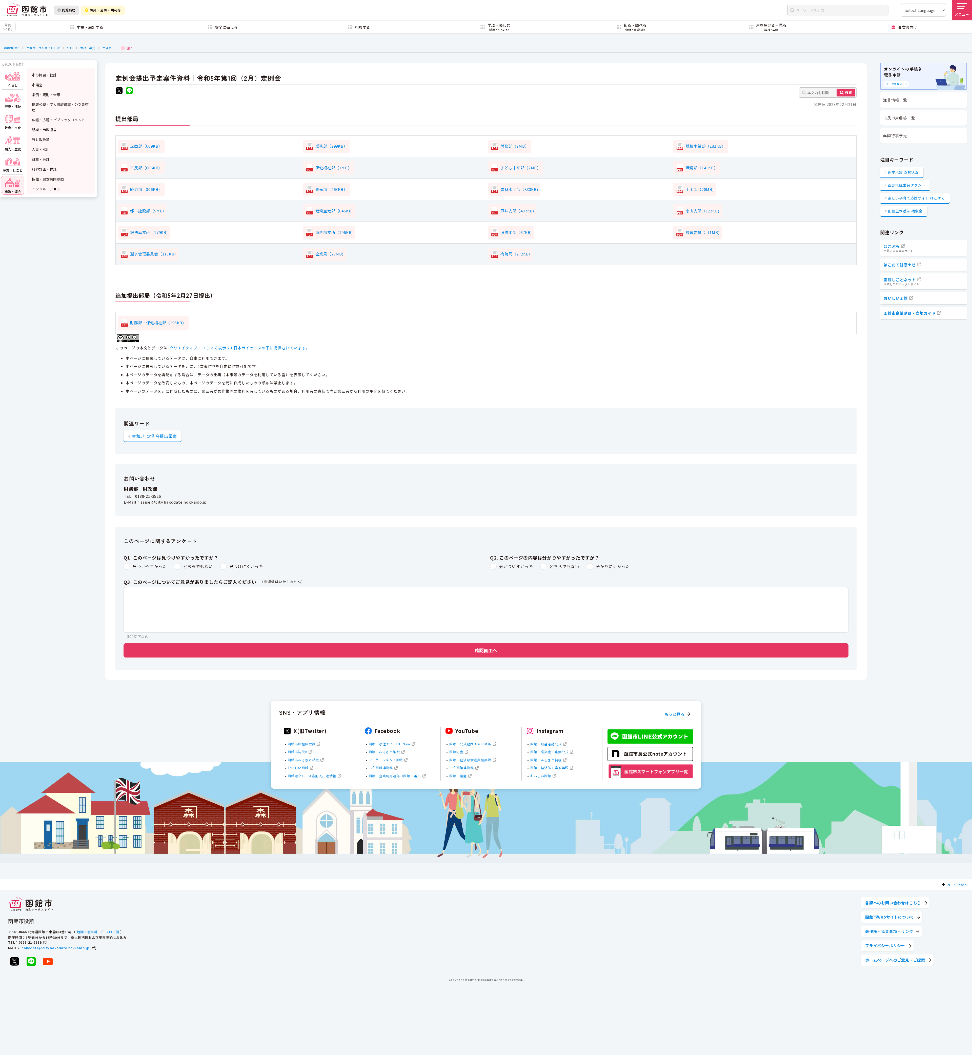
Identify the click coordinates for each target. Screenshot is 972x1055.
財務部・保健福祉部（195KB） (158, 322)
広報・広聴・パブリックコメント (58, 119)
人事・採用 (41, 149)
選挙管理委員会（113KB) (153, 253)
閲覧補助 (68, 10)
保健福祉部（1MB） (333, 167)
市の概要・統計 (44, 74)
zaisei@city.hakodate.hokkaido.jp (173, 502)
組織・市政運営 (44, 129)
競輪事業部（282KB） (706, 146)
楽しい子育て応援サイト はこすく (916, 198)
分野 (70, 48)
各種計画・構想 (44, 169)
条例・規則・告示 (46, 94)
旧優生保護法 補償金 (905, 210)
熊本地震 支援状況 (903, 172)
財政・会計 (41, 159)
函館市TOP (11, 48)
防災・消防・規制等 (105, 10)
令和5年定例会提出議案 (154, 436)
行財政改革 (41, 139)
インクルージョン (46, 188)
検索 (848, 92)
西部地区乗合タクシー (906, 185)
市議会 (107, 48)
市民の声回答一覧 (899, 118)
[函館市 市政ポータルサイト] (27, 10)
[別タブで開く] (119, 91)
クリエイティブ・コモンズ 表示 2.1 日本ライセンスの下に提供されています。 (239, 347)
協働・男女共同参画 (48, 179)
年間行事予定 (895, 135)
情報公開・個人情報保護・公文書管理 (60, 107)
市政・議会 (87, 48)
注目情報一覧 (895, 100)
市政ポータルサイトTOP (43, 48)
